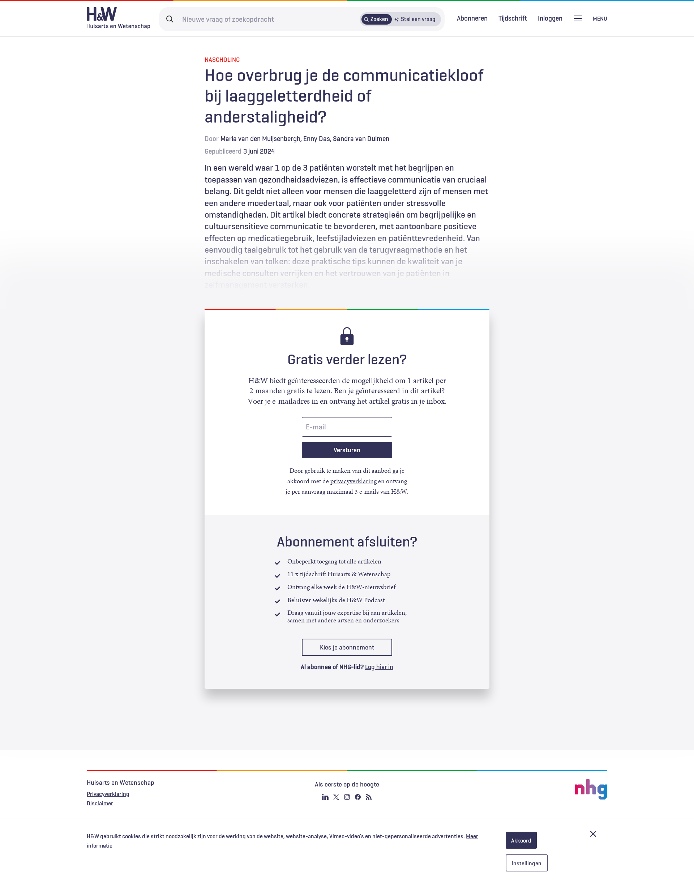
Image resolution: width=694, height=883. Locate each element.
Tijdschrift (512, 18)
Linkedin (325, 797)
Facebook (357, 797)
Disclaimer (100, 803)
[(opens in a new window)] (520, 789)
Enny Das (316, 138)
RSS (368, 797)
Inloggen (550, 18)
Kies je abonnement (347, 647)
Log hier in (379, 666)
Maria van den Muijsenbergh (260, 138)
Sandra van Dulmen (361, 138)
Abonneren (472, 18)
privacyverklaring (353, 481)
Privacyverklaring (108, 793)
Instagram (347, 797)
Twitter (336, 797)
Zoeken (379, 19)
